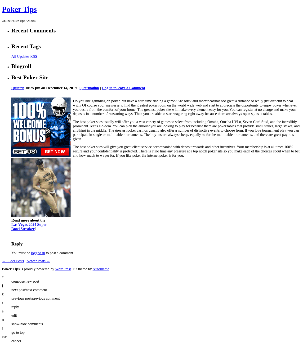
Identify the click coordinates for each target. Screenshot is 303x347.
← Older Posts (13, 261)
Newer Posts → (38, 261)
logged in (38, 253)
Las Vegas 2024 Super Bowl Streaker (29, 226)
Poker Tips (19, 9)
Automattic (101, 269)
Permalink (90, 88)
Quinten (17, 88)
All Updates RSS (24, 56)
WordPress (63, 269)
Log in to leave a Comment (123, 88)
